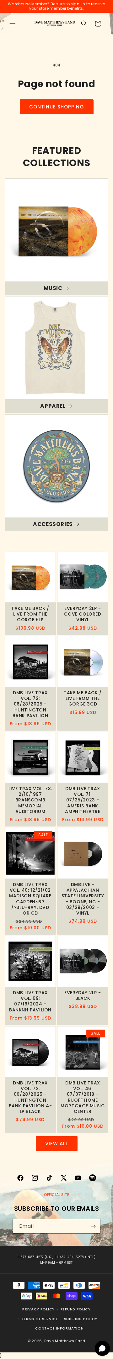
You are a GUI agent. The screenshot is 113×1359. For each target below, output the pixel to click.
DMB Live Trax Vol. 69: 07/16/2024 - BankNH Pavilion (30, 1001)
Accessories (53, 524)
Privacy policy (38, 1309)
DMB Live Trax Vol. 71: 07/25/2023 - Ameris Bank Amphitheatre (82, 800)
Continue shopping (56, 106)
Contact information (59, 1328)
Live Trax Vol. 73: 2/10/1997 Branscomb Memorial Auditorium (30, 800)
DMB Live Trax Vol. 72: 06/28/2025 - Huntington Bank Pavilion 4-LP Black (30, 1097)
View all (56, 1143)
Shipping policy (81, 1318)
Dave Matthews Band (65, 1340)
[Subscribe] (93, 1226)
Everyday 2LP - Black (82, 995)
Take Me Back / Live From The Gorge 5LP (30, 614)
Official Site (56, 1194)
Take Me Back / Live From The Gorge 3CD (82, 698)
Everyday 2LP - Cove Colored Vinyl (82, 614)
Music (53, 288)
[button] (12, 23)
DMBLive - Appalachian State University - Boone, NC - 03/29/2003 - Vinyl (83, 899)
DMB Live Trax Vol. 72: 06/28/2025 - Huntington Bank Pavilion (30, 704)
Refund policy (76, 1309)
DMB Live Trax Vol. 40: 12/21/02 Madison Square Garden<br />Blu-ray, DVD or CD (30, 899)
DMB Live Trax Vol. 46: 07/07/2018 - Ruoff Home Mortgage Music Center (83, 1097)
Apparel (52, 405)
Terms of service (40, 1318)
